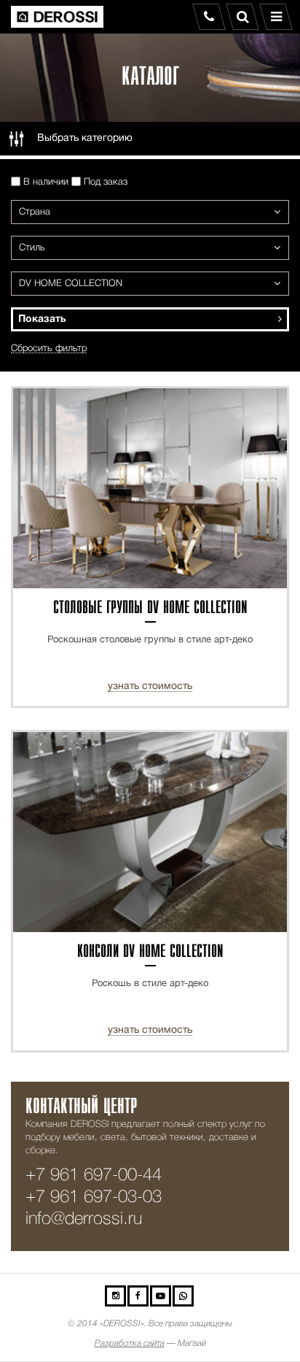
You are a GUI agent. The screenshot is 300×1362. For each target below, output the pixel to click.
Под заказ (104, 182)
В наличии (44, 182)
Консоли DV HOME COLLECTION (150, 952)
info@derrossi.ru (83, 1219)
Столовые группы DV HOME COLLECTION (150, 608)
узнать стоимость (150, 686)
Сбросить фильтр (49, 349)
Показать (42, 319)
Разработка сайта (130, 1343)
